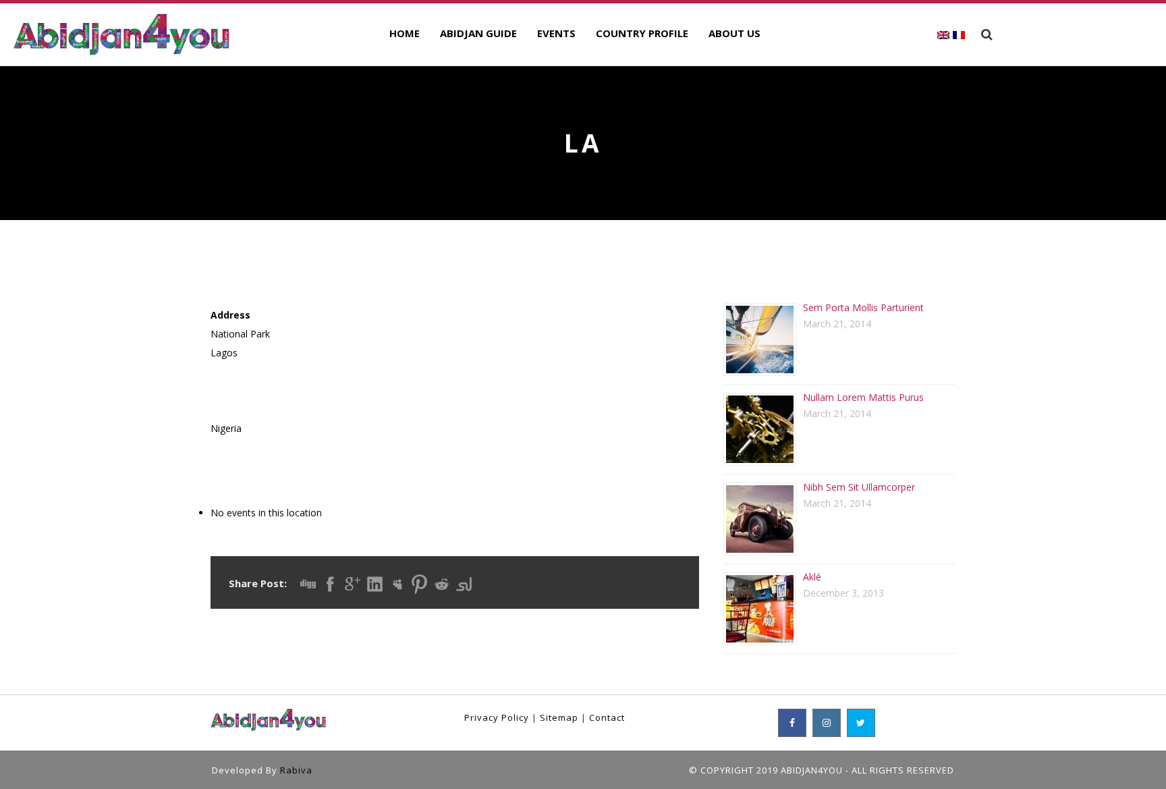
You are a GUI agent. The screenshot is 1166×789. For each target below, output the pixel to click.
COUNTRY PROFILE (642, 33)
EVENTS (556, 33)
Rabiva (296, 770)
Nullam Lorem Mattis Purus (863, 397)
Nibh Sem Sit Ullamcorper (859, 487)
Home (404, 33)
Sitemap (559, 717)
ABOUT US (734, 33)
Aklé (812, 576)
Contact (607, 717)
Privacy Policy (496, 717)
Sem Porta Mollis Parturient (863, 307)
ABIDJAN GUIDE (478, 33)
